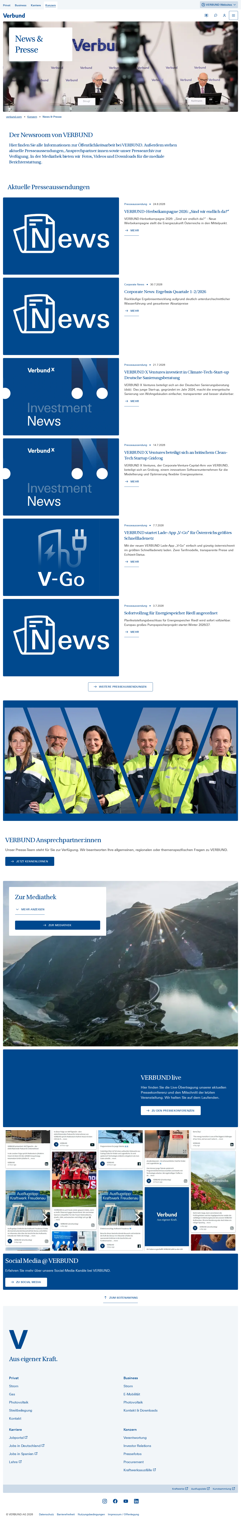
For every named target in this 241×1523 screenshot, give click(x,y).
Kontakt (15, 1418)
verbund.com (14, 116)
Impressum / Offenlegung (123, 1514)
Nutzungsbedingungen (91, 1514)
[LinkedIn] (136, 1501)
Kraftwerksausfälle (138, 1470)
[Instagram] (104, 1501)
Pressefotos (133, 1454)
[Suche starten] (215, 15)
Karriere (15, 1430)
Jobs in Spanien (21, 1454)
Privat (14, 1378)
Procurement (134, 1462)
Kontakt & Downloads (141, 1410)
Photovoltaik (18, 1402)
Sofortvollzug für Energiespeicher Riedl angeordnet (170, 613)
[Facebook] (115, 1501)
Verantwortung (135, 1438)
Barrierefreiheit (66, 1514)
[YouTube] (126, 1501)
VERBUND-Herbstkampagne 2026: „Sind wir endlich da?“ (176, 211)
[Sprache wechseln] (206, 15)
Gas (12, 1394)
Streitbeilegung (20, 1410)
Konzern (32, 116)
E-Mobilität (132, 1394)
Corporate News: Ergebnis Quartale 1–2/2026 (165, 291)
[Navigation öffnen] (233, 15)
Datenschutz (46, 1514)
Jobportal (16, 1438)
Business (131, 1378)
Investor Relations (137, 1446)
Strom (13, 1386)
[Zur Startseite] (14, 15)
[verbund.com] (18, 1339)
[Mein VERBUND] (224, 15)
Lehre (14, 1462)
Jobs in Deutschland (25, 1446)
